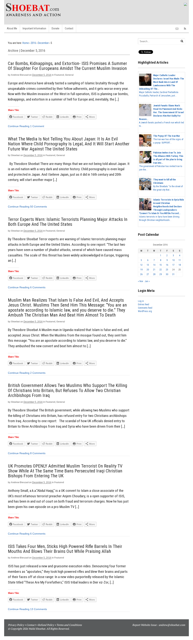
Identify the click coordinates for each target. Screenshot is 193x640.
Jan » (147, 281)
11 (179, 260)
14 (154, 265)
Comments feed (145, 308)
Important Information (34, 28)
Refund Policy (46, 625)
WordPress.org (145, 311)
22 (160, 269)
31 (173, 274)
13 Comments (38, 609)
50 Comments (38, 206)
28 (154, 274)
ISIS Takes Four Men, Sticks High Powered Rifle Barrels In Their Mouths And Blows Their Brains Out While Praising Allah (65, 549)
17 (173, 265)
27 (148, 274)
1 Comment (37, 126)
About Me (12, 28)
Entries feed (143, 304)
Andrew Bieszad (19, 75)
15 (160, 265)
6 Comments (37, 287)
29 (160, 274)
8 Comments (37, 453)
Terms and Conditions (69, 625)
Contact (69, 28)
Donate (55, 28)
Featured (59, 75)
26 (141, 274)
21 (154, 269)
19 (141, 269)
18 (179, 265)
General (69, 75)
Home (25, 42)
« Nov (140, 281)
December (43, 42)
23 (167, 269)
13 (148, 265)
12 (141, 265)
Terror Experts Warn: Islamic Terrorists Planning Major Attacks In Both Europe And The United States (67, 222)
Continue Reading (18, 126)
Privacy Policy (16, 625)
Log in (141, 301)
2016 (33, 42)
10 (173, 260)
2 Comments (37, 372)
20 (148, 269)
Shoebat (15, 155)
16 (167, 265)
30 (167, 274)
